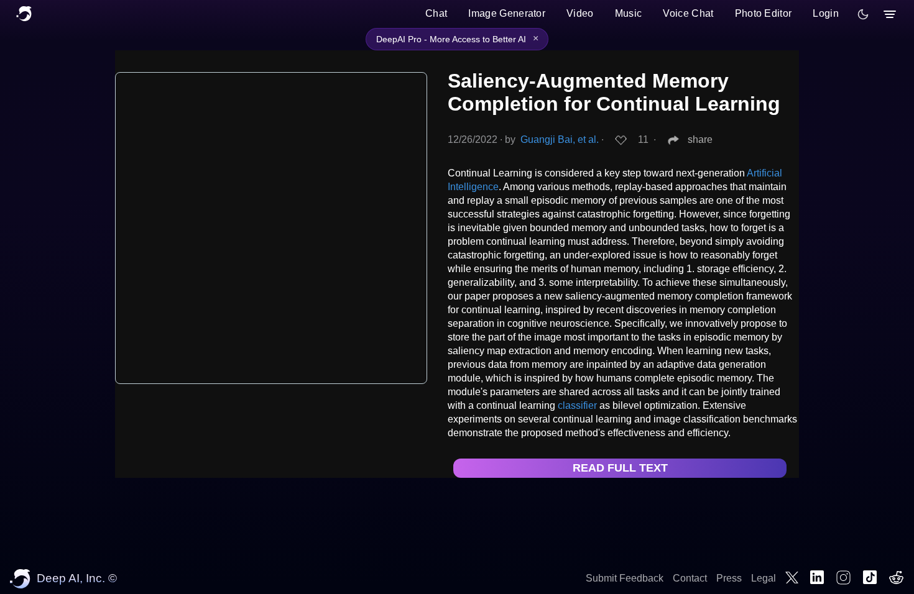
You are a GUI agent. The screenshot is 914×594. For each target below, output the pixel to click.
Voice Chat (688, 13)
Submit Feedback (624, 578)
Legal (763, 578)
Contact (690, 578)
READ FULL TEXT (620, 468)
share (700, 139)
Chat (436, 13)
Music (628, 13)
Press (729, 578)
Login (826, 13)
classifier (577, 405)
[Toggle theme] (863, 14)
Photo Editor (763, 13)
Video (580, 13)
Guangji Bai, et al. (559, 139)
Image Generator (506, 13)
